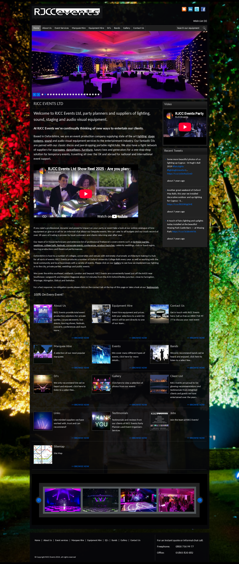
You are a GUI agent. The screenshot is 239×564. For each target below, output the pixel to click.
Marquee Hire (79, 28)
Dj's (106, 540)
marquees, (59, 149)
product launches (106, 245)
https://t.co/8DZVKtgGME (179, 204)
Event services (61, 540)
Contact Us (138, 28)
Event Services (62, 28)
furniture (87, 149)
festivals (61, 245)
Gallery (126, 28)
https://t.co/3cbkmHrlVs (184, 231)
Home (36, 28)
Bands (117, 28)
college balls (50, 245)
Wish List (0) (200, 21)
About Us (47, 28)
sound (48, 141)
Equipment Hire (96, 28)
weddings (38, 245)
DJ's (109, 28)
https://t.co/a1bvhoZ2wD (179, 174)
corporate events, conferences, (81, 245)
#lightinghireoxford (176, 170)
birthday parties (141, 242)
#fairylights (178, 166)
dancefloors (73, 149)
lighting (142, 136)
